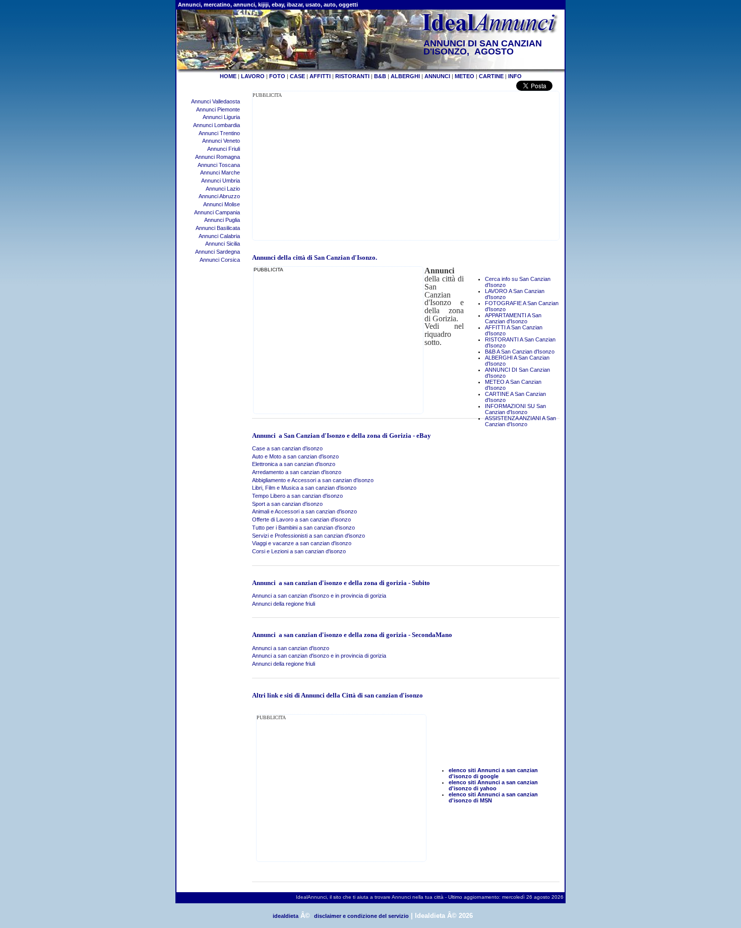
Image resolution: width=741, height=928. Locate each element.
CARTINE (491, 76)
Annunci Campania (217, 212)
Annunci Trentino (219, 133)
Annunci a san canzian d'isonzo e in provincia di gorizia (319, 596)
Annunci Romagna (217, 157)
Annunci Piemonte (218, 109)
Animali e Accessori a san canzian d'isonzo (304, 511)
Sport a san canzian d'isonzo (287, 504)
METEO (464, 76)
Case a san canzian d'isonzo (287, 448)
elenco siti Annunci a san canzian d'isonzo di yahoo (493, 785)
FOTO (277, 76)
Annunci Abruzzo (219, 196)
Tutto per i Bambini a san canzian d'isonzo (303, 528)
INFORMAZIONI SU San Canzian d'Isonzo (515, 409)
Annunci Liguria (221, 117)
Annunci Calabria (219, 236)
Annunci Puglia (222, 220)
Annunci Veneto (221, 141)
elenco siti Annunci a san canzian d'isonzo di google (493, 773)
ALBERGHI (405, 76)
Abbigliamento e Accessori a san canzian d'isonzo (313, 480)
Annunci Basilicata (218, 228)
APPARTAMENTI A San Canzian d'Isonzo (513, 318)
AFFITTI (320, 76)
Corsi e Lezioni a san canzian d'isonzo (299, 551)
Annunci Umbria (220, 181)
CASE (297, 76)
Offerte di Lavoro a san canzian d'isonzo (301, 519)
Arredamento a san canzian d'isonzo (296, 472)
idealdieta (285, 916)
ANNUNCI (437, 76)
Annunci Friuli (223, 149)
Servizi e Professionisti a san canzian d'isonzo (308, 536)
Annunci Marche (220, 172)
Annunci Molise (221, 204)
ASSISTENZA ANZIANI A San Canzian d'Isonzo (520, 421)
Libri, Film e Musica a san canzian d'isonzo (304, 488)
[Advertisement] (337, 169)
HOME (228, 76)
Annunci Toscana (219, 165)
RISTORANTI (352, 76)
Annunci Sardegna (217, 252)
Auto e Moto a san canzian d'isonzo (295, 456)
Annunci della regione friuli (283, 604)
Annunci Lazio (223, 189)
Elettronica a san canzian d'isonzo (293, 464)
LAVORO (253, 76)
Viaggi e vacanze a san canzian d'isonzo (301, 543)
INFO (515, 76)
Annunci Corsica (220, 260)
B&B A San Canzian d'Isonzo (519, 352)
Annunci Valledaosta (215, 101)
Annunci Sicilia (222, 244)
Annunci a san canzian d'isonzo (290, 648)
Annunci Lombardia (216, 125)
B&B (380, 76)
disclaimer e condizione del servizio (361, 916)
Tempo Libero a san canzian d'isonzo (297, 496)
